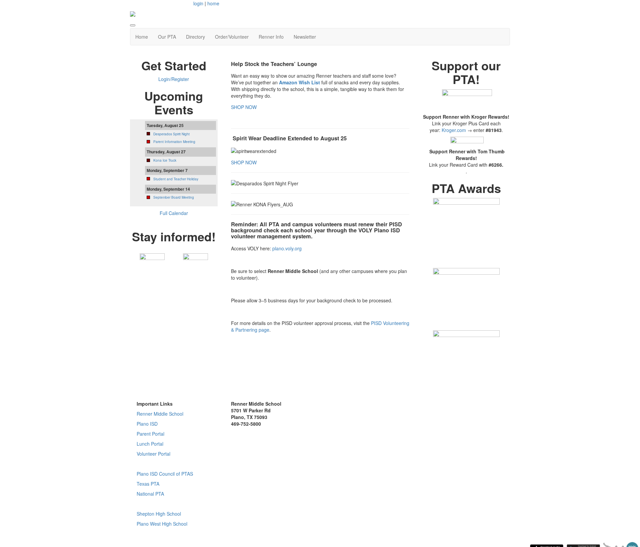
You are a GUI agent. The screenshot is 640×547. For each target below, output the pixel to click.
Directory (195, 36)
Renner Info (271, 36)
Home (141, 36)
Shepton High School (159, 513)
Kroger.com (454, 130)
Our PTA (167, 36)
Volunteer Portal (153, 453)
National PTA (150, 493)
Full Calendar (174, 213)
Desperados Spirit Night (171, 134)
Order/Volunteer (232, 36)
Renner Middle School (160, 413)
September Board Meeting (173, 197)
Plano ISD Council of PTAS (165, 473)
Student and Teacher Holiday (175, 179)
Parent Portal (150, 433)
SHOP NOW (244, 107)
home (213, 3)
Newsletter (305, 36)
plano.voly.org (287, 248)
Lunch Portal (150, 443)
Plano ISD (147, 423)
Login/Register (173, 79)
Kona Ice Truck (164, 160)
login (198, 3)
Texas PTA (148, 483)
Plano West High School (162, 523)
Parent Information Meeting (174, 141)
